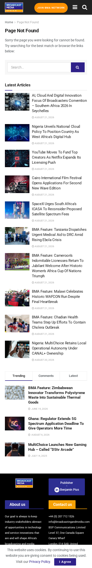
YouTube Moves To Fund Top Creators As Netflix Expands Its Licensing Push (56, 157)
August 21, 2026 (44, 117)
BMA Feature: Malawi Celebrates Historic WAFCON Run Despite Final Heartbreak (57, 296)
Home (9, 22)
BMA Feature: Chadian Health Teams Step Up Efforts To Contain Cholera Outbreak (58, 322)
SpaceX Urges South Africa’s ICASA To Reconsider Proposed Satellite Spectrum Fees (57, 209)
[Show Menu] (75, 7)
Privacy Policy (39, 562)
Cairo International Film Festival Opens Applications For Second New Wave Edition (57, 183)
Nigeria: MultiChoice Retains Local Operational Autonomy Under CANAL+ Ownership (59, 348)
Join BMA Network (51, 7)
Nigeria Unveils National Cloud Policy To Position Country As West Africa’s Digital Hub (56, 131)
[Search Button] (84, 7)
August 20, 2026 (44, 360)
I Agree (65, 562)
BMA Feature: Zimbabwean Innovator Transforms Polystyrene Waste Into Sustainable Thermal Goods (56, 395)
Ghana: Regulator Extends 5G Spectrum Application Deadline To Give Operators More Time (56, 423)
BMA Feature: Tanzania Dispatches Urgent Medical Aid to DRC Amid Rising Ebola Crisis (59, 234)
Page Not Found (28, 22)
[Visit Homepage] (14, 7)
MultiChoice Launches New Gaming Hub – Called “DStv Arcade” (57, 447)
